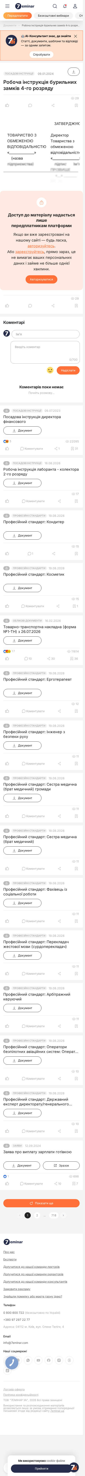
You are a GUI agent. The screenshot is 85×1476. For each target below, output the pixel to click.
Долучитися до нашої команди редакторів (33, 1274)
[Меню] (7, 6)
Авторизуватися (41, 279)
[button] (63, 1215)
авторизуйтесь (41, 246)
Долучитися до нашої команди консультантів (35, 1281)
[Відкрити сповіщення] (65, 6)
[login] (75, 6)
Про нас (9, 1252)
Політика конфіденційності (20, 1394)
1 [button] (27, 1215)
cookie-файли (55, 1460)
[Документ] (74, 72)
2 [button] (37, 1215)
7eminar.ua (57, 1410)
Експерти (10, 1259)
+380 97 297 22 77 (16, 1319)
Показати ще (44, 1203)
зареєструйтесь (29, 252)
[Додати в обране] (76, 105)
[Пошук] (55, 6)
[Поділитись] (53, 105)
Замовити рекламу (16, 1289)
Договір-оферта (14, 1389)
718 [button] (53, 1215)
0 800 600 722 (31, 1312)
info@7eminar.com (15, 1342)
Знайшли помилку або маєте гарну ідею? (33, 1296)
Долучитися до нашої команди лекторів (31, 1266)
